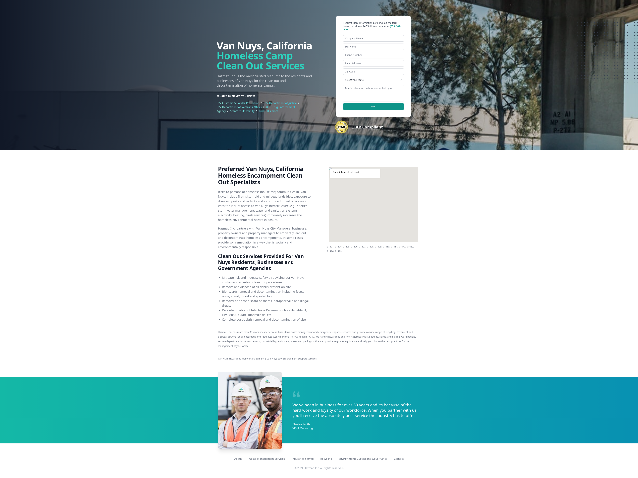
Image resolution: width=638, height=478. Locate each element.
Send (373, 106)
